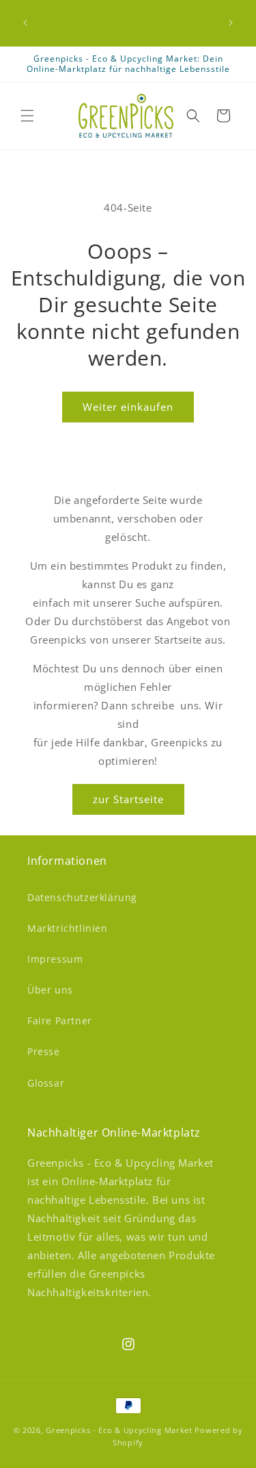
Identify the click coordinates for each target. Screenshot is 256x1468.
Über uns (50, 989)
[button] (27, 116)
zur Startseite (128, 799)
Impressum (55, 958)
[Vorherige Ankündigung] (25, 23)
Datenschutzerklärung (82, 897)
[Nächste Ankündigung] (231, 23)
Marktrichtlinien (67, 928)
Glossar (45, 1082)
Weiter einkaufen (128, 407)
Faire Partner (59, 1020)
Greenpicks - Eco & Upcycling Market (119, 1430)
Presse (43, 1051)
